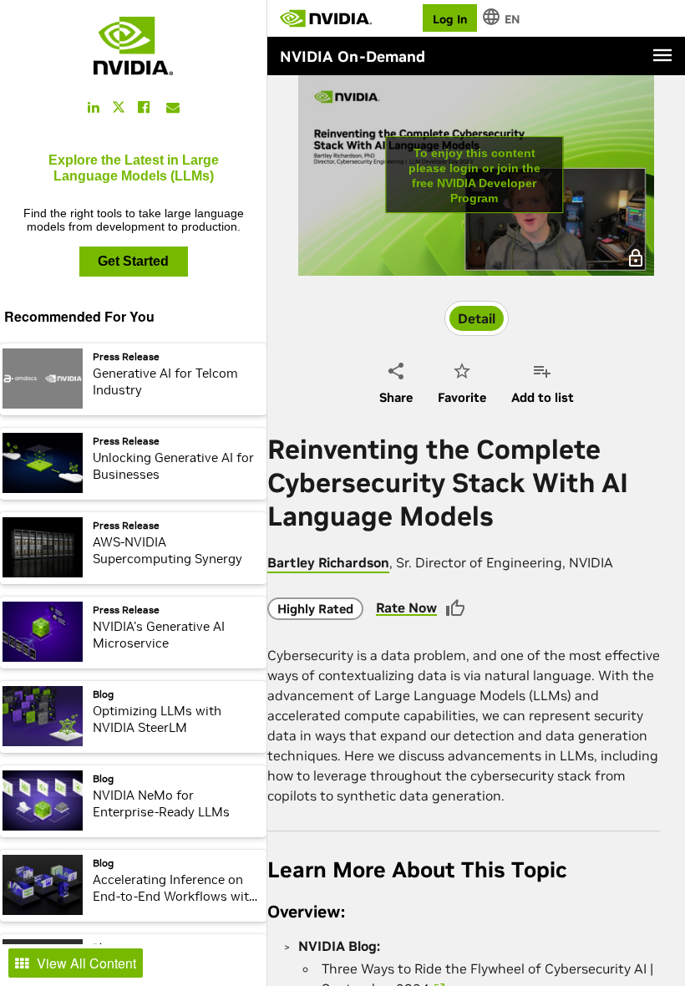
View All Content (86, 963)
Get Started (133, 261)
